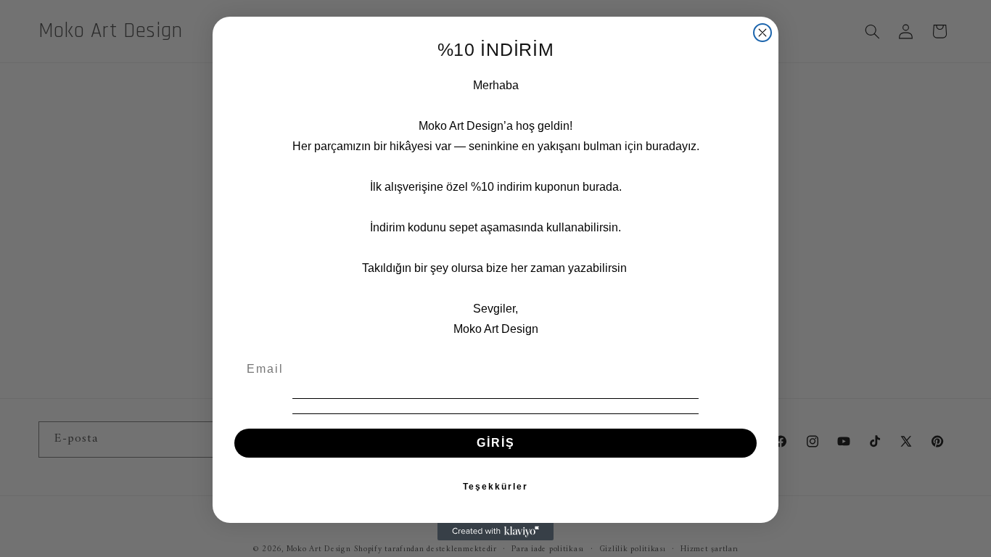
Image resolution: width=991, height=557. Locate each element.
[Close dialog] (762, 32)
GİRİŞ (496, 443)
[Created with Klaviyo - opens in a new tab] (495, 531)
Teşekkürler (495, 487)
